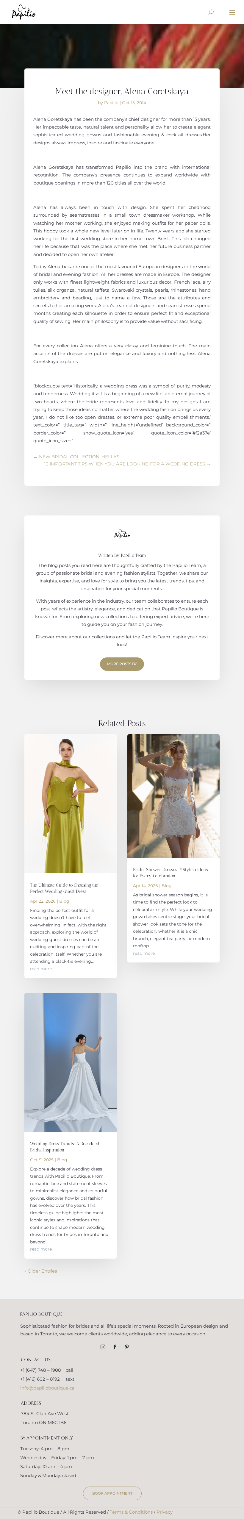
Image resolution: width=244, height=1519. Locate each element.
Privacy (165, 1512)
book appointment (112, 1493)
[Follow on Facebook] (115, 1347)
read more (41, 968)
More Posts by (122, 664)
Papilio (111, 102)
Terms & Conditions (131, 1512)
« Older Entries (40, 1271)
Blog (64, 901)
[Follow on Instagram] (103, 1347)
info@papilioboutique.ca (47, 1388)
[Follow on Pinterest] (127, 1347)
